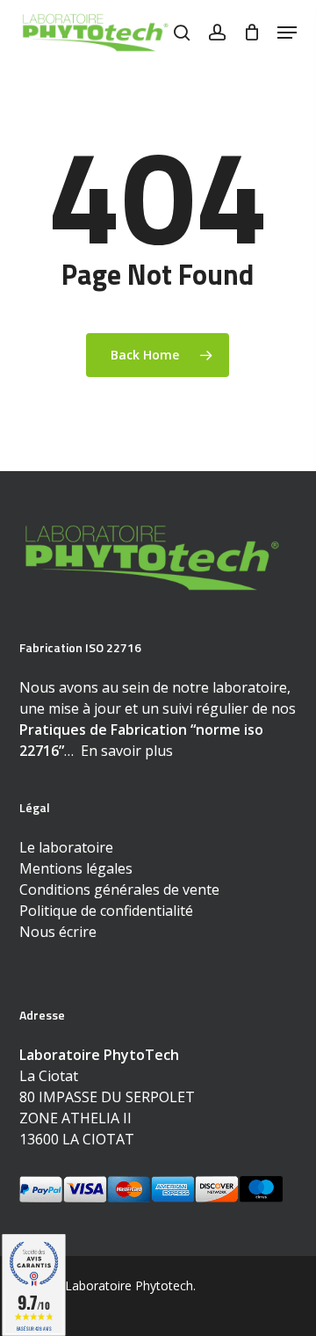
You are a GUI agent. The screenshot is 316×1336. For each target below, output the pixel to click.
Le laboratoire (66, 847)
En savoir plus (127, 750)
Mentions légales (76, 868)
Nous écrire (58, 931)
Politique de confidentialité (106, 910)
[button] (287, 32)
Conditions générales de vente (119, 889)
